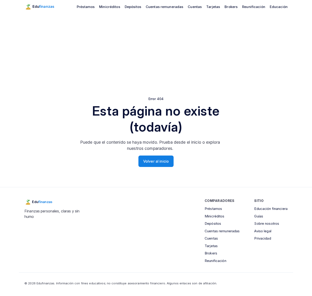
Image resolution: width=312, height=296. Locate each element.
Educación (279, 7)
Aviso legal (262, 231)
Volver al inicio (156, 161)
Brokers (231, 7)
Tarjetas (213, 7)
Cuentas (195, 7)
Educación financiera (271, 208)
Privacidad (262, 238)
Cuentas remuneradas (164, 7)
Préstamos (86, 7)
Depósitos (133, 7)
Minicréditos (109, 7)
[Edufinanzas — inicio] (42, 7)
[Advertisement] (156, 47)
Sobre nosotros (266, 223)
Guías (258, 216)
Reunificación (253, 7)
